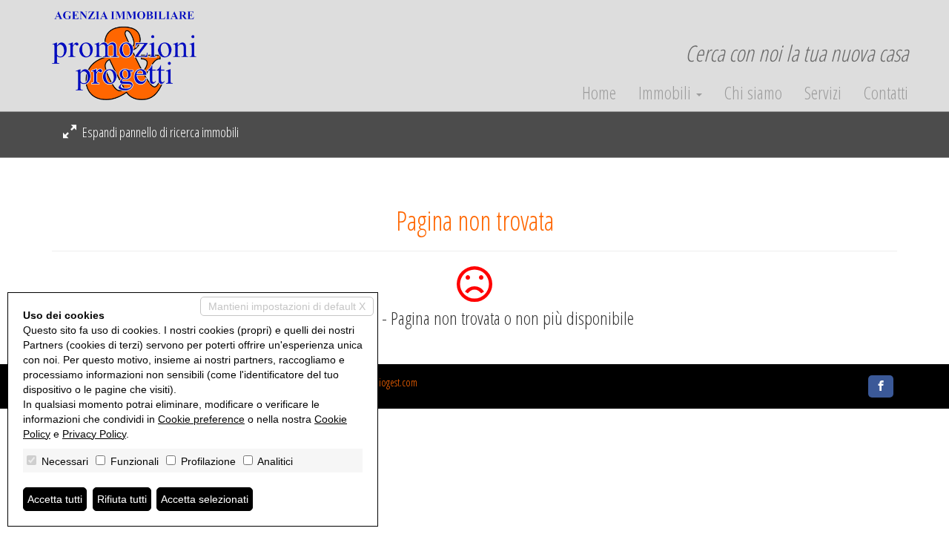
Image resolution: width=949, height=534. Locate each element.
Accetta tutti (54, 499)
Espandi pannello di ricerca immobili (159, 132)
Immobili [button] (666, 92)
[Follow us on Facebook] (880, 386)
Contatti (886, 92)
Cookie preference (201, 419)
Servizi (822, 92)
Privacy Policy (94, 434)
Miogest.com (394, 382)
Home (599, 92)
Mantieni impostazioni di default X (287, 306)
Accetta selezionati (204, 499)
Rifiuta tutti (122, 499)
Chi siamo (753, 92)
